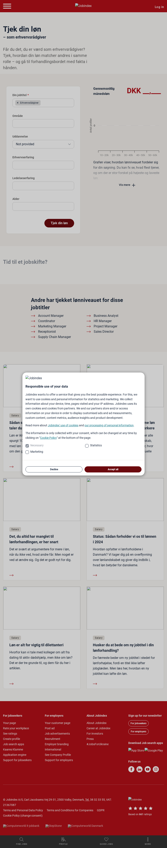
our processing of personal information (109, 425)
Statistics (96, 445)
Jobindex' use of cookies (63, 425)
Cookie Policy (48, 437)
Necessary (37, 445)
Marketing (36, 451)
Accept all (113, 469)
